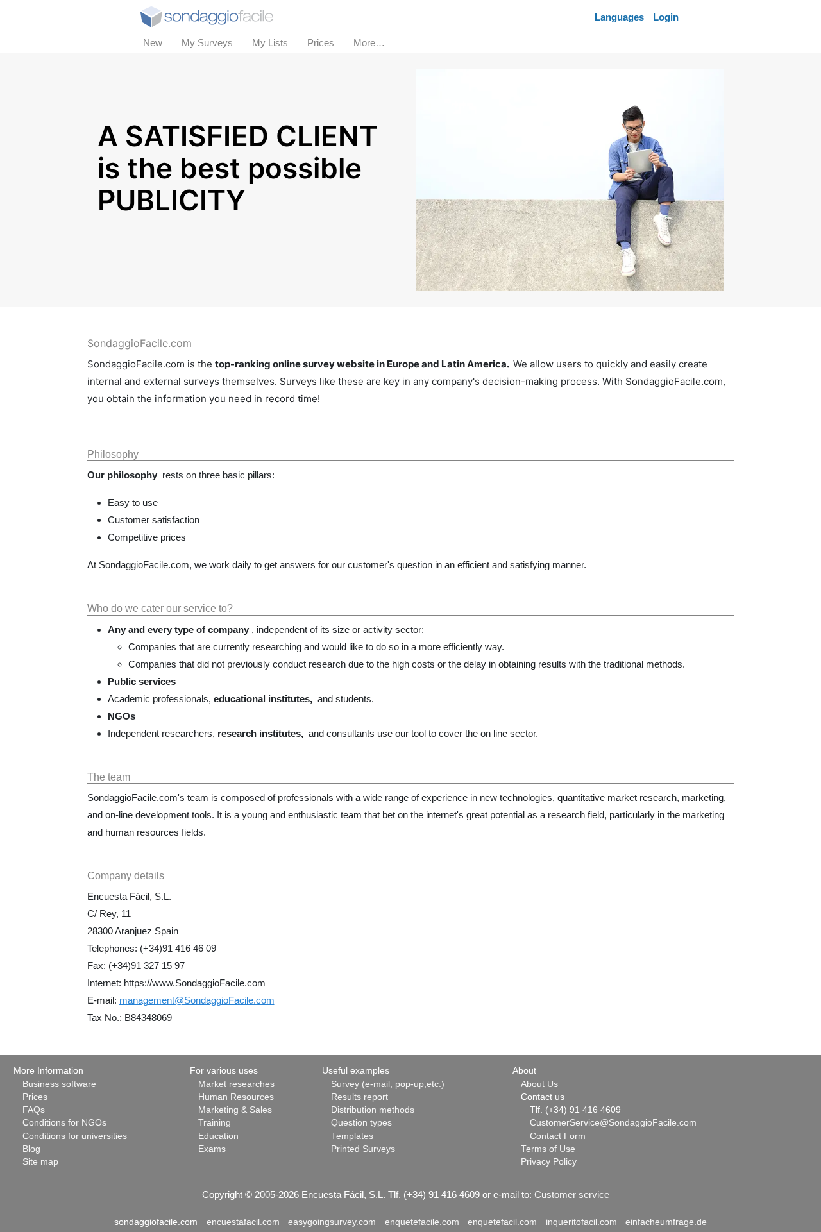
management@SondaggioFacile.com (197, 1000)
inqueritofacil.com (581, 1222)
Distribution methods (372, 1110)
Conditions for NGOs (64, 1122)
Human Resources (236, 1097)
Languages (619, 17)
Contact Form (558, 1136)
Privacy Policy (549, 1162)
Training (214, 1122)
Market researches (236, 1084)
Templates (352, 1136)
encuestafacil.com (243, 1222)
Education (218, 1136)
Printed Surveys (363, 1149)
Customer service (571, 1194)
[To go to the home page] (206, 15)
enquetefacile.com (422, 1222)
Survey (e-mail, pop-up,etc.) (387, 1084)
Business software (59, 1084)
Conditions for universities (74, 1136)
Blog (31, 1149)
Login (666, 17)
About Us (539, 1084)
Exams (212, 1149)
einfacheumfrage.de (666, 1222)
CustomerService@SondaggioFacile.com (613, 1122)
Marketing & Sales (235, 1110)
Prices (34, 1097)
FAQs (33, 1110)
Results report (359, 1097)
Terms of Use (548, 1149)
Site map (40, 1162)
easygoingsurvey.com (332, 1222)
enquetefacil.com (502, 1222)
